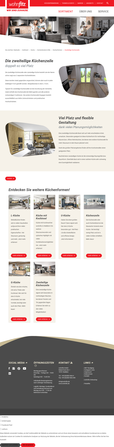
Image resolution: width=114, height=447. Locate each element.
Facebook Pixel (7, 425)
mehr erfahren (18, 255)
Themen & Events (68, 3)
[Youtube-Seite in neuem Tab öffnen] (24, 368)
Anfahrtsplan (6, 421)
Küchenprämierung (51, 3)
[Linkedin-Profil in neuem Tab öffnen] (10, 373)
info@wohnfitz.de (64, 381)
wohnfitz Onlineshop (90, 380)
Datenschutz (88, 374)
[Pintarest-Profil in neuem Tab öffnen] (18, 368)
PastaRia (87, 383)
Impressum (88, 372)
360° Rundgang (89, 368)
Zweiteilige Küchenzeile (72, 50)
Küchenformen (57, 50)
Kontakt (100, 3)
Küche (33, 50)
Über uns (85, 11)
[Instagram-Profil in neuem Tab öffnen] (13, 368)
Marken (80, 3)
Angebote (90, 3)
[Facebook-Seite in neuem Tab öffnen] (9, 368)
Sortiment (65, 11)
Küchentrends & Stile (43, 50)
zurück (9, 178)
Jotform (4, 429)
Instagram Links (89, 370)
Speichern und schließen (10, 445)
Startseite (17, 50)
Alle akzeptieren (28, 445)
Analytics (5, 417)
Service (103, 11)
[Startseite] (17, 6)
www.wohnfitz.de (64, 383)
